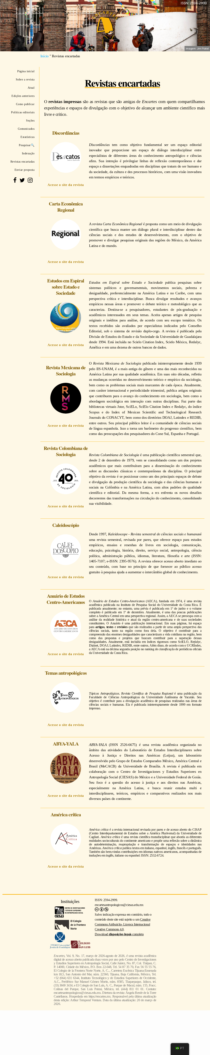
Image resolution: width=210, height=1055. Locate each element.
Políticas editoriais (22, 112)
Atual (31, 87)
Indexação (28, 153)
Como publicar (25, 104)
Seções (30, 120)
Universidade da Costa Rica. (179, 605)
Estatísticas (27, 137)
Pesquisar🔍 (26, 145)
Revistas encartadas (22, 161)
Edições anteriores (22, 95)
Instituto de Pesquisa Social (138, 605)
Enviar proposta (24, 169)
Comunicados (26, 128)
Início (44, 56)
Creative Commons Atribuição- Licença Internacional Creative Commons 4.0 (123, 924)
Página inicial (25, 71)
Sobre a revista (25, 79)
